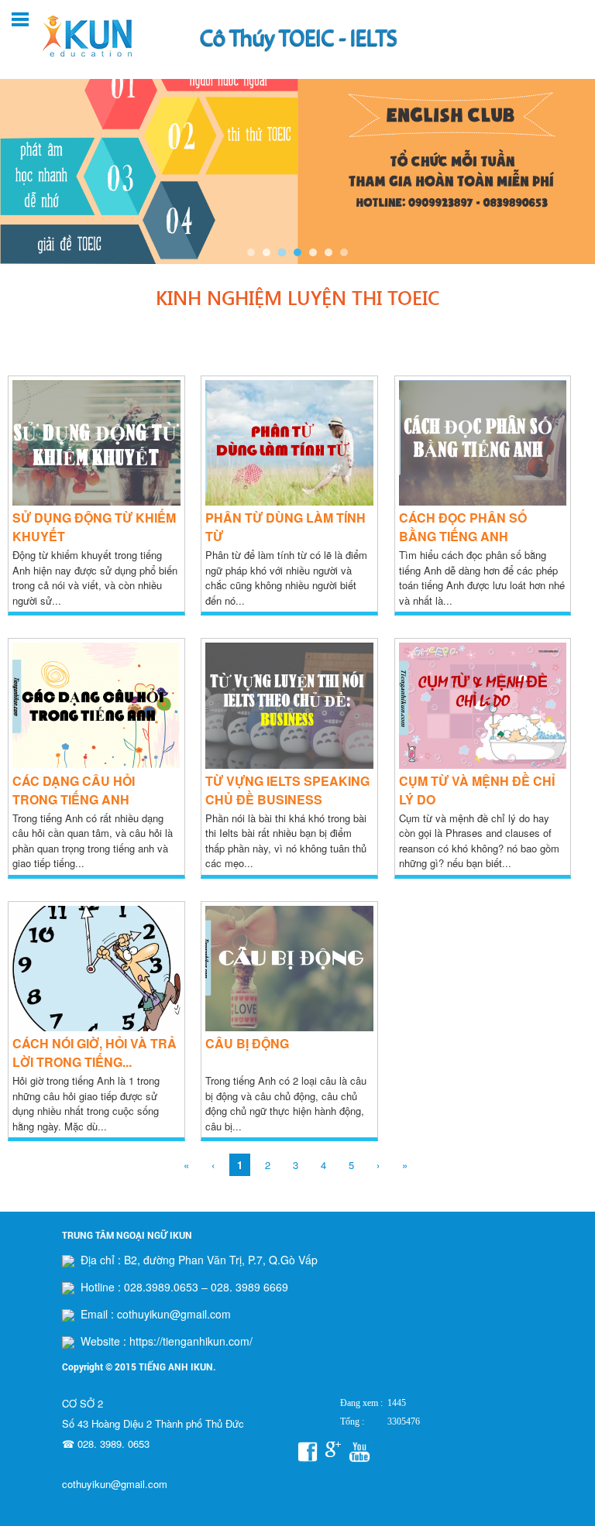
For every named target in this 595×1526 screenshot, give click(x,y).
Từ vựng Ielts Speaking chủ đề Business (287, 790)
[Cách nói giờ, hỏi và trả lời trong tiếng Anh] (96, 1026)
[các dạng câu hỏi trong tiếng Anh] (96, 764)
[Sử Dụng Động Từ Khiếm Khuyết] (96, 501)
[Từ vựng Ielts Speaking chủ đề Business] (289, 764)
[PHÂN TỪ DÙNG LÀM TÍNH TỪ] (289, 501)
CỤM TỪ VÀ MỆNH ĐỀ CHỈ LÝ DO (477, 790)
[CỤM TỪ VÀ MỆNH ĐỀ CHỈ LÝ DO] (483, 764)
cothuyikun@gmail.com (114, 1483)
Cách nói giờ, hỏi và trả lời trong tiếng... (94, 1052)
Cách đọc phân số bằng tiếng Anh (463, 527)
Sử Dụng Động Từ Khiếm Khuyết (94, 527)
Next (574, 158)
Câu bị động (247, 1043)
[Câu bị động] (289, 1026)
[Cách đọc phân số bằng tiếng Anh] (483, 501)
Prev (20, 158)
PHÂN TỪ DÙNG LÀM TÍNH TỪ (285, 527)
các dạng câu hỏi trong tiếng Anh (73, 790)
